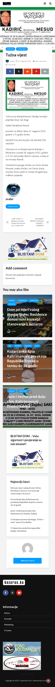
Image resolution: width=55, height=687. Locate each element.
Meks (30, 681)
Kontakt (7, 619)
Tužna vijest (21, 49)
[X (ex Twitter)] (12, 593)
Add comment (40, 61)
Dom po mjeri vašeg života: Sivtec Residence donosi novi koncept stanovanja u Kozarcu (26, 491)
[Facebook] (5, 593)
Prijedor (10, 49)
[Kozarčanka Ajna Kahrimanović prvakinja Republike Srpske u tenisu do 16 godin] (27, 361)
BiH (10, 346)
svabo (12, 61)
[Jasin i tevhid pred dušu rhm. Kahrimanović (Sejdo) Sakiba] (27, 406)
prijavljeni (21, 274)
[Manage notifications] (48, 681)
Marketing (34, 300)
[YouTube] (19, 593)
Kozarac (12, 300)
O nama (7, 630)
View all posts (13, 206)
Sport (37, 346)
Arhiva (7, 613)
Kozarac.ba (22, 300)
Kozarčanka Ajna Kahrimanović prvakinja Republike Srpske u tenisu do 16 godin (27, 502)
